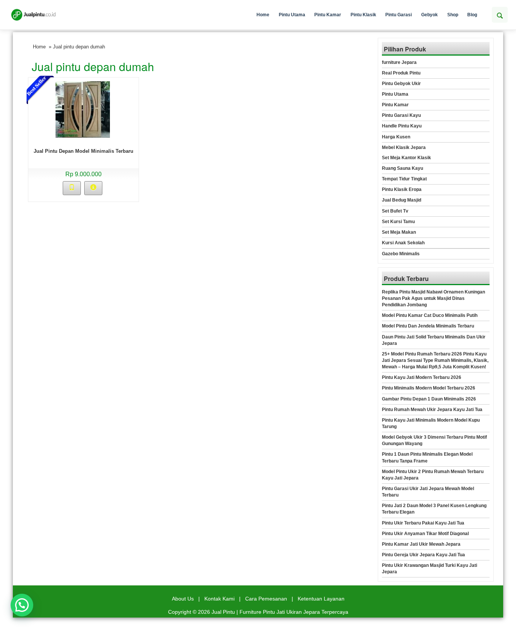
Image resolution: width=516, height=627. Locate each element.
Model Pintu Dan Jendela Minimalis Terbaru (428, 326)
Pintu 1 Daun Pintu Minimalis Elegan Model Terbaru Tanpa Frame (427, 457)
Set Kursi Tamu (398, 221)
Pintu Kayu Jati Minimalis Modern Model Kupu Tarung (431, 423)
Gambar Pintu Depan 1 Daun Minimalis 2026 (429, 399)
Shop (452, 14)
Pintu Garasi (398, 14)
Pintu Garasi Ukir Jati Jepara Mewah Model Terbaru (428, 492)
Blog (472, 14)
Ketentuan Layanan (321, 599)
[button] (22, 605)
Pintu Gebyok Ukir (401, 83)
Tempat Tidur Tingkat (404, 179)
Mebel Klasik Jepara (404, 147)
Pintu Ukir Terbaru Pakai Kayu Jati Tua (423, 523)
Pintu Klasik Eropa (402, 189)
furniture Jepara (399, 62)
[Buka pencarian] (500, 15)
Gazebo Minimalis (401, 253)
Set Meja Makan (399, 232)
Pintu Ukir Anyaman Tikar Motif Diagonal (425, 533)
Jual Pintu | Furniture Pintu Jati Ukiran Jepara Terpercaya (280, 612)
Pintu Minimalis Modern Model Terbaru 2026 (428, 388)
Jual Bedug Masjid (401, 200)
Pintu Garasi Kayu (401, 115)
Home (262, 14)
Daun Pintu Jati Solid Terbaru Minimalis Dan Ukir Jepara (433, 340)
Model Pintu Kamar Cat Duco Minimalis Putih (429, 315)
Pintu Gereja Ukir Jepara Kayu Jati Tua (423, 554)
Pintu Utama (292, 14)
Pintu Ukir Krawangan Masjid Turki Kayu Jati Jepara (429, 568)
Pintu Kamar (327, 14)
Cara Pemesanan (266, 599)
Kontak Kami (219, 599)
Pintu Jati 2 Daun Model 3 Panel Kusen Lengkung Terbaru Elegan (434, 509)
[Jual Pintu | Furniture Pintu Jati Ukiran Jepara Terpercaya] (33, 14)
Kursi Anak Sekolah (403, 242)
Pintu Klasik (363, 14)
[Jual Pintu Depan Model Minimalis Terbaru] (83, 109)
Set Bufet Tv (395, 211)
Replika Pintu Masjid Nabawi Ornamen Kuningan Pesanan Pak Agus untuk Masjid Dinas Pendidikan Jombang (433, 298)
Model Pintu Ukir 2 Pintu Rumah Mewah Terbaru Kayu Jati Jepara (433, 475)
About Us (183, 599)
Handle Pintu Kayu (402, 126)
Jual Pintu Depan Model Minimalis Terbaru (83, 151)
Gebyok (429, 14)
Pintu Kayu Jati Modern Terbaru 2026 (421, 377)
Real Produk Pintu (401, 73)
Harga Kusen (396, 137)
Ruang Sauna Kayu (402, 168)
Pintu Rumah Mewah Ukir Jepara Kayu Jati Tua (432, 409)
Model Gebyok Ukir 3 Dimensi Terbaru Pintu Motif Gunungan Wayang (434, 440)
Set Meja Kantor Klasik (406, 157)
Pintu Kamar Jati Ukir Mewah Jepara (421, 544)
